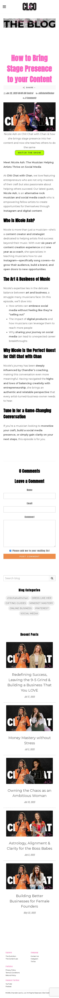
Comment (30, 517)
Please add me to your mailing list (31, 550)
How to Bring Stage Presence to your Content (29, 68)
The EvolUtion (11, 956)
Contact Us (35, 956)
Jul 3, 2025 (29, 749)
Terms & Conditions (13, 973)
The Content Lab (12, 959)
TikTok (33, 961)
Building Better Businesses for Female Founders (29, 901)
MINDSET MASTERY (41, 603)
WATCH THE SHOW (29, 152)
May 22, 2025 (30, 912)
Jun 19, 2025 (29, 802)
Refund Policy (11, 975)
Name (29, 490)
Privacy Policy (11, 970)
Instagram (34, 959)
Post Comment (29, 556)
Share (29, 88)
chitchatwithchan (46, 93)
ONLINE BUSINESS (21, 608)
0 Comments (30, 98)
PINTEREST (42, 608)
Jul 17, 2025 (29, 696)
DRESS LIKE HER (41, 597)
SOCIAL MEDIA (29, 613)
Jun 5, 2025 (29, 854)
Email (29, 503)
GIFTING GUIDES (16, 603)
